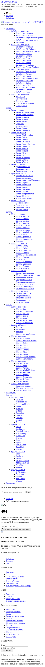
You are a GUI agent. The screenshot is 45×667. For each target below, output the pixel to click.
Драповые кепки (23, 167)
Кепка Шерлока (22, 196)
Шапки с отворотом (24, 323)
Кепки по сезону (18, 200)
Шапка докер (21, 318)
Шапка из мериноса (24, 388)
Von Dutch (20, 479)
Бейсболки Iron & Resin (26, 72)
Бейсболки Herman (24, 90)
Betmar (19, 411)
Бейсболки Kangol (24, 74)
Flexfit (18, 427)
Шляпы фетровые (23, 237)
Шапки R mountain (24, 377)
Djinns (18, 422)
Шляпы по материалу (20, 291)
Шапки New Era (23, 372)
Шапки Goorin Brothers (26, 356)
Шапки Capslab (22, 347)
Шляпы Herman (22, 257)
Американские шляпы (25, 282)
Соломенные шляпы (24, 293)
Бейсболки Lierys (23, 76)
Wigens (19, 481)
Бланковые (20, 96)
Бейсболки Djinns (23, 60)
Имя (3, 645)
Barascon (19, 408)
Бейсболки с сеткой (24, 35)
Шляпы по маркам (19, 243)
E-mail (3, 648)
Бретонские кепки (24, 178)
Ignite (18, 442)
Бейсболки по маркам (20, 44)
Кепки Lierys (21, 153)
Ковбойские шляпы (24, 277)
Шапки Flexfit (22, 354)
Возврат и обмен (13, 599)
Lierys (18, 458)
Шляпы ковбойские (24, 232)
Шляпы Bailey (22, 246)
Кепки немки (21, 121)
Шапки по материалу (20, 384)
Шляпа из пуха (22, 302)
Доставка (10, 594)
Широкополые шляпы (15, 623)
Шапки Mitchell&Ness (25, 370)
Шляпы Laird (21, 259)
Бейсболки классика (24, 33)
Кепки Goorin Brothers (25, 144)
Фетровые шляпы (23, 295)
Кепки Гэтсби (22, 191)
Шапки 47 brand (23, 338)
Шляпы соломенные (24, 239)
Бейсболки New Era (24, 81)
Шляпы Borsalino (23, 250)
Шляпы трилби (22, 219)
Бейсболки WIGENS (25, 85)
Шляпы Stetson (22, 266)
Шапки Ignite (21, 366)
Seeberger (20, 474)
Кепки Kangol (22, 151)
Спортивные (21, 99)
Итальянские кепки (24, 176)
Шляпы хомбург (23, 221)
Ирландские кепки (24, 198)
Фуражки (20, 124)
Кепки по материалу (19, 164)
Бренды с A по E (18, 397)
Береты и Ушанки (18, 325)
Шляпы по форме (18, 214)
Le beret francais (22, 460)
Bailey (18, 406)
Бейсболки (10, 29)
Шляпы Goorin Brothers (26, 255)
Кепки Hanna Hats (23, 146)
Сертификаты (12, 583)
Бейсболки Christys (24, 56)
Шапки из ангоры (23, 390)
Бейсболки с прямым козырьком (29, 38)
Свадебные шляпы (24, 280)
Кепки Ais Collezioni (24, 135)
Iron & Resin (21, 445)
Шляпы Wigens (22, 268)
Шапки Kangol (22, 368)
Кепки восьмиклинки (25, 112)
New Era (19, 465)
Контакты (10, 572)
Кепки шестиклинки (25, 115)
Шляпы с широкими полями (28, 275)
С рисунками (21, 106)
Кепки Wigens (22, 162)
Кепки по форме (18, 110)
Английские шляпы (24, 284)
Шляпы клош (21, 234)
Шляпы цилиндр (23, 230)
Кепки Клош (21, 128)
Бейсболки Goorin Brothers (27, 67)
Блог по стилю (12, 579)
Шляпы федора (22, 216)
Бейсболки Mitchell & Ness (27, 78)
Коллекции (11, 483)
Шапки (9, 304)
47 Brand (19, 399)
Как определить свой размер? (18, 585)
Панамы (19, 241)
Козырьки (20, 42)
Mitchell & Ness (22, 463)
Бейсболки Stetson (23, 83)
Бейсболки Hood (23, 92)
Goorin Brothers (22, 431)
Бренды (9, 395)
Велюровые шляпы (24, 300)
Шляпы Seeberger (23, 264)
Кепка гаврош (22, 182)
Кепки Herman (22, 148)
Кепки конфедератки (25, 194)
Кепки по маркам (18, 133)
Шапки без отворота (24, 320)
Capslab (19, 415)
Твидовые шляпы (23, 298)
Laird (18, 454)
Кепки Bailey (21, 137)
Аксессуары (11, 393)
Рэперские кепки (13, 612)
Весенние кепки (23, 207)
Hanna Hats (20, 436)
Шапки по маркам (18, 336)
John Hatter (20, 447)
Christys (19, 418)
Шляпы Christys (22, 252)
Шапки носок (22, 316)
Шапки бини (21, 309)
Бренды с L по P (18, 451)
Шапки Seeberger (23, 379)
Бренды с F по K (18, 424)
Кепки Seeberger (23, 158)
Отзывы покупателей (15, 576)
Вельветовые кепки (24, 171)
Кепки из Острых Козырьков (28, 180)
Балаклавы (20, 329)
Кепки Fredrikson (23, 142)
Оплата (9, 596)
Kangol (19, 449)
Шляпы (9, 212)
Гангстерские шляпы (25, 289)
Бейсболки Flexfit (23, 63)
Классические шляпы (25, 273)
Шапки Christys (22, 350)
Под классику (22, 101)
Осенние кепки (22, 203)
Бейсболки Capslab (24, 54)
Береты (19, 327)
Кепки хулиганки (23, 185)
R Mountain (21, 472)
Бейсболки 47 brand (24, 47)
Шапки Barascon (23, 345)
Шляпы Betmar (22, 248)
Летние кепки (22, 210)
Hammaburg (21, 433)
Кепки (8, 108)
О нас (8, 574)
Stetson (19, 476)
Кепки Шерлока (23, 130)
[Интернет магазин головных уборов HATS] (22, 22)
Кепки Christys (22, 139)
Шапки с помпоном (24, 311)
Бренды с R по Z (18, 470)
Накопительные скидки (16, 601)
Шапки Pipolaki (22, 375)
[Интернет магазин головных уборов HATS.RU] (2, 532)
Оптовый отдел (12, 581)
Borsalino (20, 413)
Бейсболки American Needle (28, 51)
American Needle (23, 404)
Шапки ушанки (22, 314)
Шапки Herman (22, 363)
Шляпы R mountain (24, 262)
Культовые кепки (18, 173)
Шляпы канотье (23, 223)
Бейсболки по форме (20, 31)
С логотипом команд (25, 103)
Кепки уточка (22, 119)
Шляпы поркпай (23, 225)
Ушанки (19, 332)
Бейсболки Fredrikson (25, 65)
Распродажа (11, 636)
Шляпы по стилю (18, 271)
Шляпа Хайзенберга (24, 286)
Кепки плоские (22, 117)
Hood (18, 440)
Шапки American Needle (26, 341)
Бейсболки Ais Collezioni (26, 49)
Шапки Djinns (22, 352)
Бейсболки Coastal (24, 58)
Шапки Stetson (22, 381)
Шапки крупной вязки (25, 334)
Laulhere (19, 456)
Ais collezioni (21, 402)
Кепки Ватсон (22, 187)
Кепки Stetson (22, 160)
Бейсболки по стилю (20, 94)
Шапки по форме (18, 307)
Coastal (19, 420)
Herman (19, 438)
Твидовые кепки (23, 169)
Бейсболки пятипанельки (27, 40)
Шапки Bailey (22, 343)
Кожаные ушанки (23, 386)
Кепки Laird (21, 155)
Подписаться (7, 651)
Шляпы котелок (23, 228)
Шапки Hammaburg (24, 359)
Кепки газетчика (23, 189)
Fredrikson (20, 429)
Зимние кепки (22, 126)
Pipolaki (19, 467)
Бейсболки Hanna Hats (25, 87)
